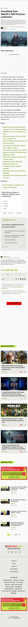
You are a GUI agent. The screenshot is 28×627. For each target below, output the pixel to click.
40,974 (16, 534)
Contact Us (14, 566)
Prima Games (19, 582)
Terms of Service (11, 477)
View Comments (14, 303)
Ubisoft (15, 270)
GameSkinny (18, 586)
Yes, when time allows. (10, 239)
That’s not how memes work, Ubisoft (15, 150)
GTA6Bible (13, 593)
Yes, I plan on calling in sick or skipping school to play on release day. (14, 236)
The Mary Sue (18, 588)
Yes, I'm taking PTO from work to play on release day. (14, 231)
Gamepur (21, 580)
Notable (7, 270)
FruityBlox (14, 591)
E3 (4, 270)
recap (12, 270)
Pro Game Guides (7, 580)
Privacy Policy (17, 477)
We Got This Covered (16, 584)
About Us (14, 560)
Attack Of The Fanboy (9, 582)
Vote (4, 212)
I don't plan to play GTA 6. (10, 242)
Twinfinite (15, 580)
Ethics (14, 563)
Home (2, 8)
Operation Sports (9, 588)
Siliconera (7, 584)
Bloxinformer (21, 591)
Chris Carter (6, 26)
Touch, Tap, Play (6, 591)
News (6, 8)
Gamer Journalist (9, 586)
